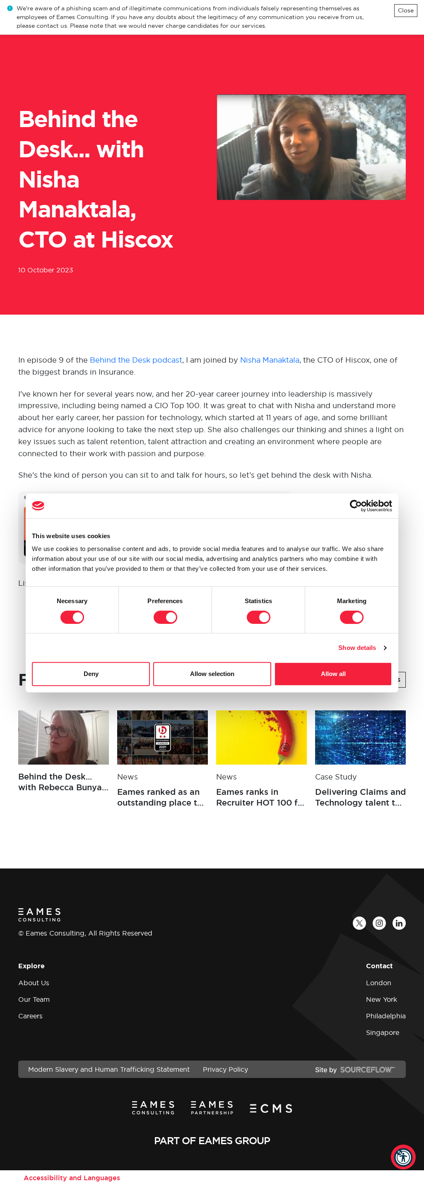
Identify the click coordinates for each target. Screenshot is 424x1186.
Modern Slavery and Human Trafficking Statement (109, 1069)
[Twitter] (359, 923)
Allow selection (212, 673)
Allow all (333, 673)
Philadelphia (386, 1016)
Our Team (34, 999)
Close (406, 10)
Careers (30, 1016)
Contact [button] (379, 966)
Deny (91, 673)
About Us (33, 983)
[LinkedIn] (399, 923)
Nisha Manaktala (269, 360)
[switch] (165, 617)
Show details (357, 647)
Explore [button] (31, 966)
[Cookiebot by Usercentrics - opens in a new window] (356, 506)
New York (381, 999)
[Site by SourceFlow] (355, 1069)
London (378, 983)
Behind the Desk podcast (136, 360)
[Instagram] (379, 923)
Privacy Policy (225, 1069)
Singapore (382, 1032)
